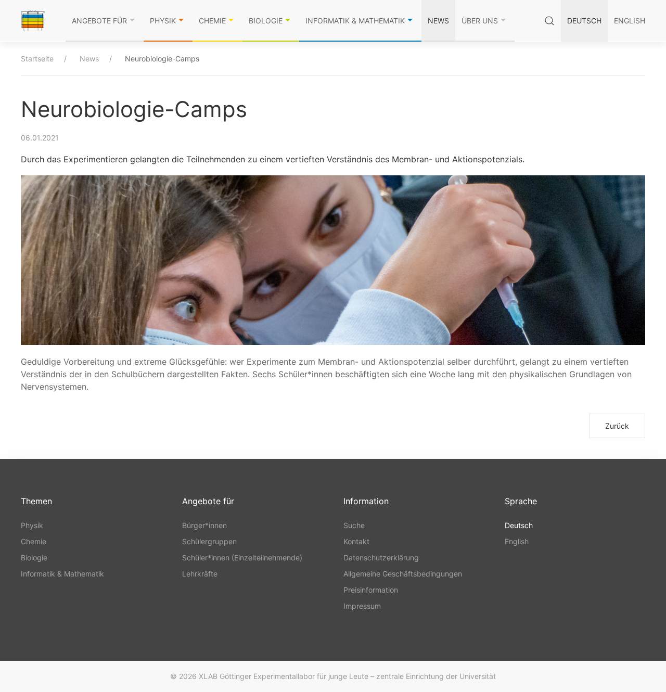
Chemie (212, 20)
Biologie (266, 20)
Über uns (480, 20)
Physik (163, 20)
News (438, 20)
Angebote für (99, 20)
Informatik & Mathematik (355, 20)
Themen (36, 501)
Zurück (617, 425)
